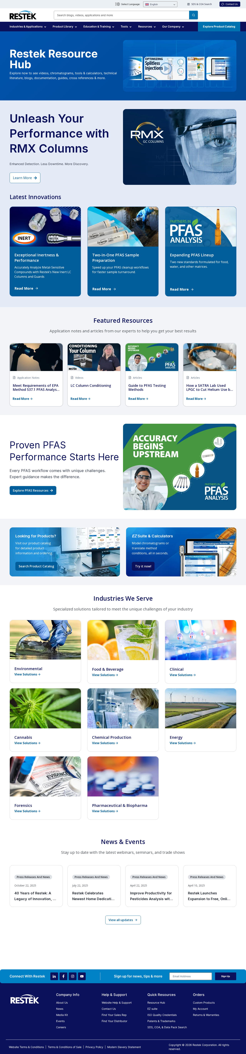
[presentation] (36, 357)
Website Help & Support (117, 1002)
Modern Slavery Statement (124, 1047)
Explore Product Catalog (219, 26)
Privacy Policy (94, 1047)
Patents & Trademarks (161, 1021)
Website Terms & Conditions (26, 1047)
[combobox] (126, 15)
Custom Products (204, 1002)
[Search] (193, 15)
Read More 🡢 (22, 399)
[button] (160, 4)
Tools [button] (124, 26)
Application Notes (28, 377)
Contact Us (109, 1008)
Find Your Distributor (114, 1021)
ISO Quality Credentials (162, 1014)
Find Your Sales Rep (114, 1014)
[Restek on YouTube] (82, 976)
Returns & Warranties (206, 1014)
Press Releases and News (33, 877)
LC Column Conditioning (91, 386)
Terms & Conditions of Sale (64, 1047)
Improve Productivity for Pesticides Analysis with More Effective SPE (151, 896)
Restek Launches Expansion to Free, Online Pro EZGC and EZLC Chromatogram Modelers (209, 896)
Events (60, 1021)
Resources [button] (145, 26)
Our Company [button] (171, 26)
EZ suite (152, 1008)
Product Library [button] (63, 26)
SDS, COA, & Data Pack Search (167, 1027)
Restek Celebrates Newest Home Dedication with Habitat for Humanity (94, 896)
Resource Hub (156, 1002)
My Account (200, 1008)
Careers (61, 1027)
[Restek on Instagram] (72, 976)
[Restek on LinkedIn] (54, 976)
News (59, 1008)
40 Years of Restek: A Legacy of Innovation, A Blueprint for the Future (34, 896)
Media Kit (62, 1014)
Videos (79, 377)
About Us (62, 1002)
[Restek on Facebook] (63, 976)
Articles (137, 377)
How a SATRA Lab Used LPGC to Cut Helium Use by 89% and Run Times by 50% (209, 388)
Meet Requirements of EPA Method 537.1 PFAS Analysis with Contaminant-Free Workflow (36, 388)
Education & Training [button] (97, 26)
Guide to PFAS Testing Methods (147, 388)
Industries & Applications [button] (26, 26)
